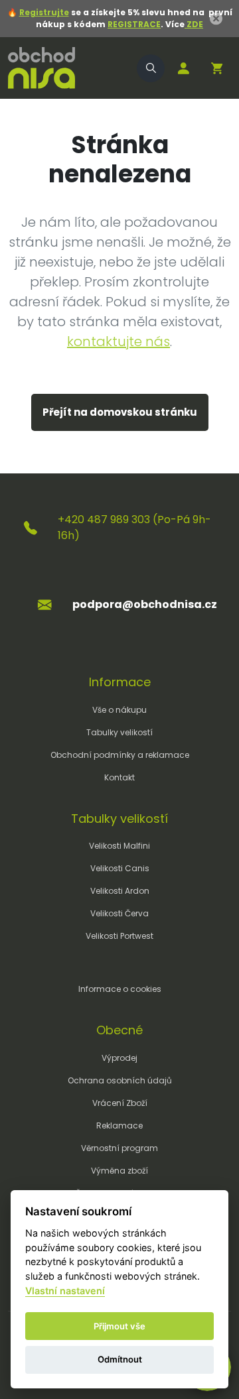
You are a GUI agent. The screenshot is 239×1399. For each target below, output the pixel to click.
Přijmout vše (119, 1326)
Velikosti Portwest (119, 936)
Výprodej (119, 1058)
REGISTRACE (134, 24)
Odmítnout (120, 1359)
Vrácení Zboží (119, 1103)
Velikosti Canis (119, 868)
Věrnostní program (119, 1148)
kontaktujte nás (118, 341)
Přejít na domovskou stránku (119, 412)
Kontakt (119, 777)
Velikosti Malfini (119, 845)
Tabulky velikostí (119, 732)
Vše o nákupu (119, 709)
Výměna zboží (119, 1170)
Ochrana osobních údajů (120, 1080)
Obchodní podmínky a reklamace (119, 754)
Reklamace (119, 1125)
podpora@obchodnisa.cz (144, 604)
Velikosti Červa (119, 913)
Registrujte (44, 12)
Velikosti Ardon (119, 890)
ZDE (194, 24)
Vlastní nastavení (65, 1290)
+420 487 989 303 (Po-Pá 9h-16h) (134, 527)
